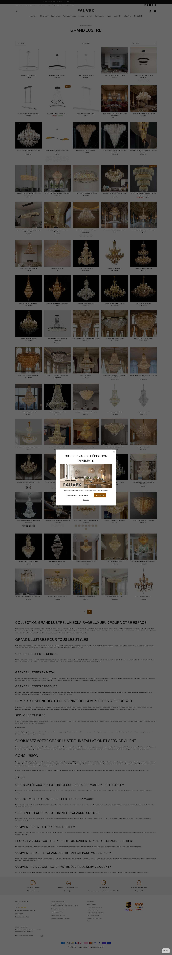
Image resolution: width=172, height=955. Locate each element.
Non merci (86, 500)
